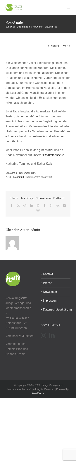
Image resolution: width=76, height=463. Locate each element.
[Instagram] (43, 335)
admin (13, 173)
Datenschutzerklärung (56, 309)
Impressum (50, 300)
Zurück (55, 45)
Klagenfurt (18, 177)
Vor (65, 45)
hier (50, 150)
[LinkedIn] (52, 335)
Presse (47, 282)
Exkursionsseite (53, 155)
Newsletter (50, 291)
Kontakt (48, 274)
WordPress (38, 393)
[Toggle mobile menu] (68, 7)
